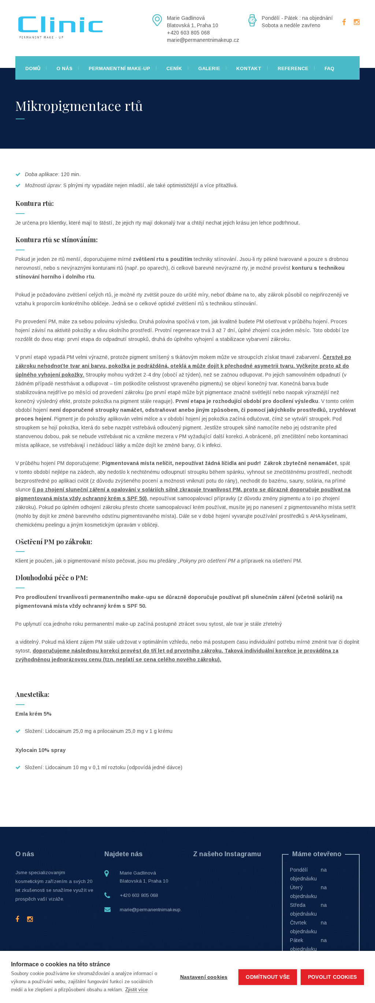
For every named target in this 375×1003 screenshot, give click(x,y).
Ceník (174, 68)
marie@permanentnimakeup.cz (153, 909)
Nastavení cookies (203, 977)
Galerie (209, 68)
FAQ (329, 68)
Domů (32, 68)
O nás (64, 68)
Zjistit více (136, 989)
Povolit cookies (332, 977)
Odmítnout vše (268, 977)
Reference (293, 68)
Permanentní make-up (119, 68)
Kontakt (248, 68)
